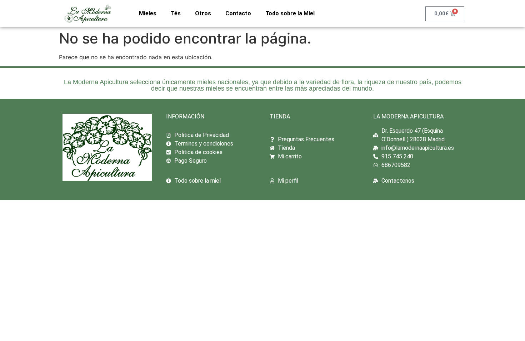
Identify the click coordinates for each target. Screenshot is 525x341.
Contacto (238, 13)
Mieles (147, 13)
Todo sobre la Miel (290, 13)
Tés (176, 13)
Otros (203, 13)
